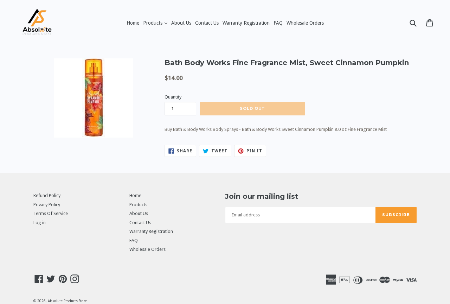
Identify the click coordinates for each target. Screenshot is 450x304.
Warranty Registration (246, 23)
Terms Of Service (50, 213)
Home (133, 23)
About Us (181, 23)
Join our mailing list (261, 196)
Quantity (173, 97)
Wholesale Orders (305, 23)
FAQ (278, 23)
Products (156, 23)
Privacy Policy (46, 204)
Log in (39, 222)
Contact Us (207, 23)
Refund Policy (46, 195)
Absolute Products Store (67, 301)
